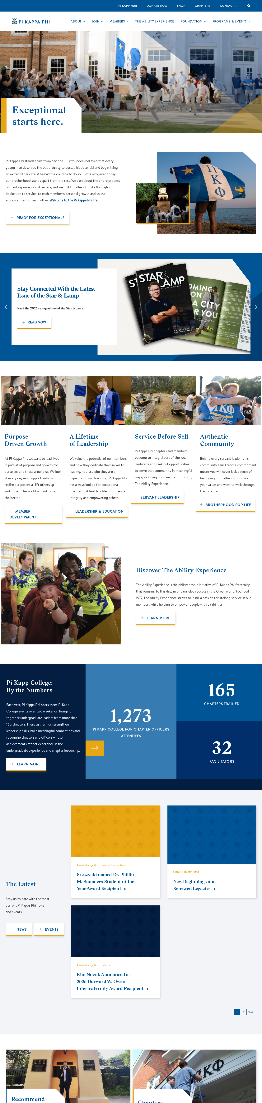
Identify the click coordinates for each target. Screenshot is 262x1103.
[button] (6, 307)
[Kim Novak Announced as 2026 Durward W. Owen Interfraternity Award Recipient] (115, 908)
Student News (118, 865)
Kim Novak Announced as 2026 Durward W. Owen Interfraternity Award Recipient (110, 981)
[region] (131, 307)
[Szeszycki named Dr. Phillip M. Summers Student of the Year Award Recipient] (115, 808)
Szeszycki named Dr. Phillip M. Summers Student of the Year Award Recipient (105, 881)
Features (105, 865)
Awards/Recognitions (88, 865)
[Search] (248, 6)
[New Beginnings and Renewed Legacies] (211, 808)
